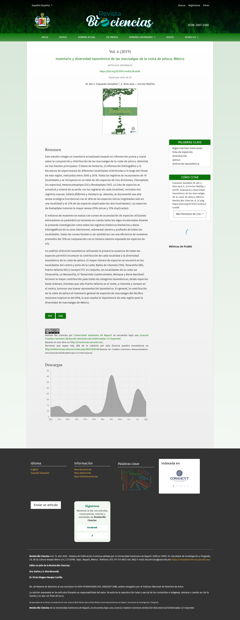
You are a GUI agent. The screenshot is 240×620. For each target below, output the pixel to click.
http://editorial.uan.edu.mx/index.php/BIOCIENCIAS (72, 349)
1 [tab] (173, 486)
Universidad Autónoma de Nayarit (93, 335)
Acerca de (191, 37)
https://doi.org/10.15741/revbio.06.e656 (120, 71)
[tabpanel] (179, 475)
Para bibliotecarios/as (86, 476)
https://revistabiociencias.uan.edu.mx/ (191, 559)
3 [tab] (179, 486)
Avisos (170, 37)
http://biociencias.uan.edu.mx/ (86, 342)
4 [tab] (182, 486)
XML (60, 315)
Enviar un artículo (46, 505)
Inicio (45, 37)
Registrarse (194, 5)
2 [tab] (176, 486)
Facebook (92, 527)
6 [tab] (187, 486)
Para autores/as (82, 473)
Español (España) (43, 5)
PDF (50, 315)
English (34, 469)
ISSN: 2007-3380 (198, 25)
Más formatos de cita (188, 214)
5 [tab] (184, 486)
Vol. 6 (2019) (120, 51)
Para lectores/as (83, 469)
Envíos (63, 37)
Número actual (86, 37)
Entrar (206, 5)
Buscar (181, 5)
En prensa (112, 37)
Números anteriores (141, 37)
